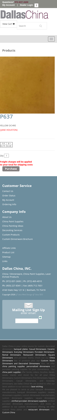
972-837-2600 (21, 2)
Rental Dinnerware (11, 354)
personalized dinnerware (38, 366)
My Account (8, 4)
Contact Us (7, 191)
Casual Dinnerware (37, 349)
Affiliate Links (9, 248)
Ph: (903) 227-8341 (11, 285)
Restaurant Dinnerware (34, 354)
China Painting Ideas (12, 225)
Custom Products (11, 234)
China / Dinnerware (12, 273)
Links (4, 261)
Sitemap (6, 256)
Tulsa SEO (38, 294)
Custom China (8, 412)
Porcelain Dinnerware (44, 352)
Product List (8, 252)
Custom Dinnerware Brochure (17, 239)
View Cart (7, 23)
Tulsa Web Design (24, 294)
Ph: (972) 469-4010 (32, 281)
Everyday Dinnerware (24, 352)
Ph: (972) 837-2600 (11, 281)
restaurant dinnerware (38, 409)
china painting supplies (13, 366)
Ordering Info (9, 204)
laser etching (37, 386)
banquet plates (21, 349)
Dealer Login (26, 4)
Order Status (8, 195)
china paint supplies (11, 372)
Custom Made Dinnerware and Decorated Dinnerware (28, 362)
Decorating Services (12, 230)
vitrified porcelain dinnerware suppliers (29, 401)
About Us (7, 217)
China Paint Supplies (12, 221)
